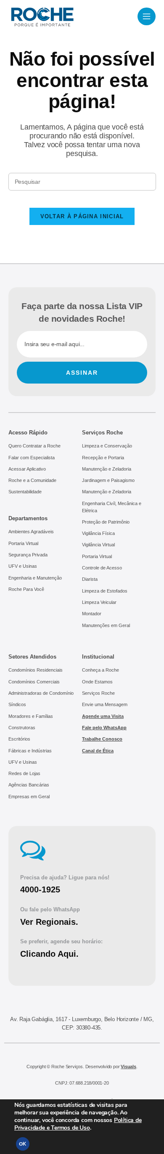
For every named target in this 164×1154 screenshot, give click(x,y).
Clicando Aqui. (49, 953)
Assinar (82, 372)
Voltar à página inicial (82, 216)
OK (22, 1144)
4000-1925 (40, 889)
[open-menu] (147, 16)
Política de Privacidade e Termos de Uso (78, 1124)
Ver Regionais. (49, 921)
